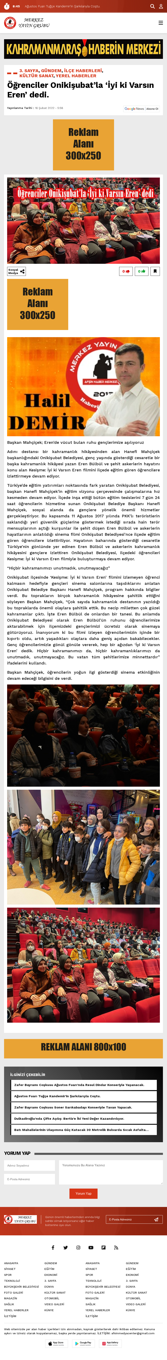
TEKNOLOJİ (12, 1280)
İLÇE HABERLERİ (83, 70)
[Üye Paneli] (159, 6)
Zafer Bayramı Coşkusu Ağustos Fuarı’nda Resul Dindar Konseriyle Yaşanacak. (79, 1085)
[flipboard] (103, 1248)
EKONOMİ (50, 1274)
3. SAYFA (28, 70)
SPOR (8, 1274)
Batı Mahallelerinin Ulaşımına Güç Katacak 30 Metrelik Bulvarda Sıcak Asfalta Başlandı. (80, 1130)
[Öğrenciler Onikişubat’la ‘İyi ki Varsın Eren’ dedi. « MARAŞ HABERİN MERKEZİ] (27, 23)
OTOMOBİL (51, 1298)
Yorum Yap (83, 1193)
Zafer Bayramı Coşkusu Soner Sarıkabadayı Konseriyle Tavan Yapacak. (73, 1107)
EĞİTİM (49, 1269)
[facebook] (53, 1248)
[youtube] (91, 1248)
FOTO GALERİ (13, 1292)
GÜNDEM (51, 70)
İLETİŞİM (10, 1316)
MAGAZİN (10, 1298)
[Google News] (141, 109)
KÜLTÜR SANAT (36, 75)
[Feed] (116, 1248)
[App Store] (56, 1344)
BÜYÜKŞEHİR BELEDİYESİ (21, 1286)
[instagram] (78, 1248)
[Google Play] (83, 1344)
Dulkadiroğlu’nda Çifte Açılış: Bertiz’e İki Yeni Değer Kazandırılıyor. (69, 1119)
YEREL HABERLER (76, 75)
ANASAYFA (11, 1263)
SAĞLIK (9, 1304)
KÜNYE (49, 1310)
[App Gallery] (110, 1344)
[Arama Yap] (151, 6)
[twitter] (65, 1248)
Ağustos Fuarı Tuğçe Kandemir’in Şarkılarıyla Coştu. (57, 1096)
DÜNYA (49, 1286)
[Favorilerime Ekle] (155, 271)
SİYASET (10, 1269)
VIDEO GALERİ (54, 1304)
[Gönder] (158, 1219)
